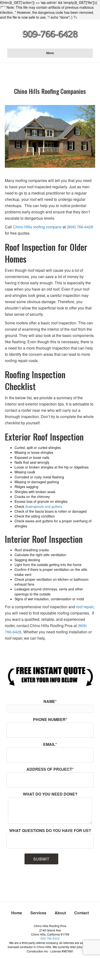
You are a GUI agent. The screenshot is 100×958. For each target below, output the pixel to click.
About (60, 913)
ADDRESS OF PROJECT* (50, 769)
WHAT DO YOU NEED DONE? (50, 794)
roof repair (84, 606)
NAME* (50, 701)
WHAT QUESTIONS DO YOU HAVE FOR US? (50, 830)
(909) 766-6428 (80, 227)
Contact (81, 913)
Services (38, 913)
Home (16, 913)
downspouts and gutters (43, 506)
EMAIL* (50, 744)
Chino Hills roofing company (37, 227)
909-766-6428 (50, 938)
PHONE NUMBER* (50, 719)
